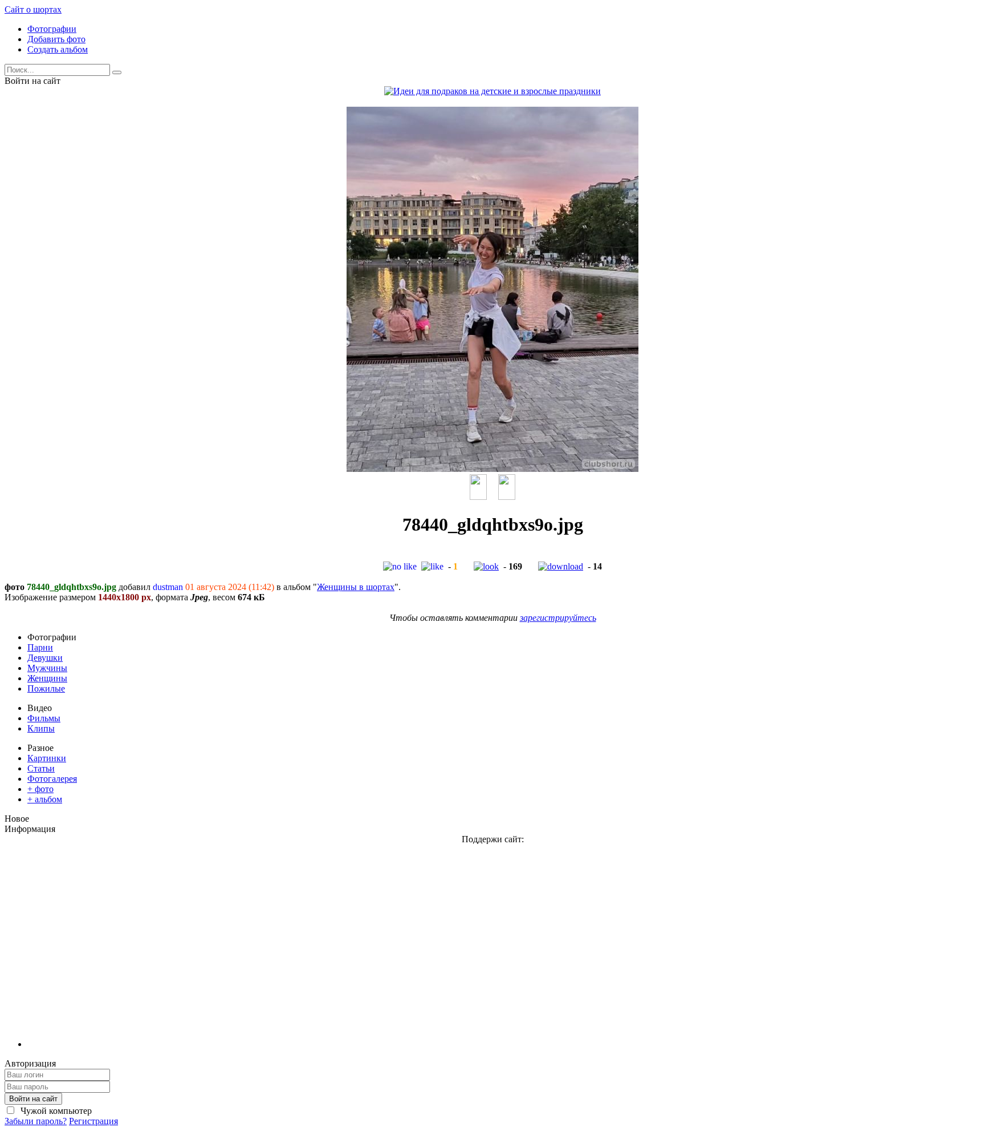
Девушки (45, 658)
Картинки (46, 758)
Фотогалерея (52, 778)
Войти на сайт (33, 1098)
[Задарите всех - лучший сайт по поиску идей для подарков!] (492, 91)
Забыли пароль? (36, 1121)
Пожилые (46, 688)
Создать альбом (57, 49)
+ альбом (44, 799)
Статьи (41, 768)
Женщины (47, 678)
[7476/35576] (506, 497)
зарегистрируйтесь (558, 618)
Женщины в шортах (355, 587)
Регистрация (93, 1121)
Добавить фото (56, 39)
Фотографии (51, 29)
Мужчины (47, 668)
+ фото (40, 789)
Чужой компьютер (55, 1111)
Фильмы (43, 718)
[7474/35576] (478, 497)
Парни (40, 647)
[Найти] (116, 72)
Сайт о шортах (33, 9)
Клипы (41, 728)
